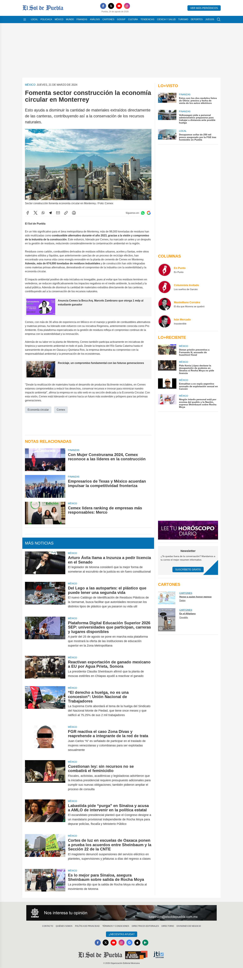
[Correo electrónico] (58, 212)
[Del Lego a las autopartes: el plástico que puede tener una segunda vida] (45, 597)
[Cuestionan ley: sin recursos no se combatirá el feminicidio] (45, 777)
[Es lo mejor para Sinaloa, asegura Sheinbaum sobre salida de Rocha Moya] (45, 882)
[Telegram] (50, 212)
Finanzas (82, 19)
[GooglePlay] (145, 943)
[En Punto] (164, 269)
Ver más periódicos (204, 8)
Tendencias (147, 19)
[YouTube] (119, 6)
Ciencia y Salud (166, 19)
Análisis (95, 19)
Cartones (108, 19)
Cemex (61, 409)
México (59, 19)
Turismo (183, 19)
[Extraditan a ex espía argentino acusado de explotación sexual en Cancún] (167, 384)
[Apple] (137, 943)
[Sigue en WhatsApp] (142, 213)
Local (34, 19)
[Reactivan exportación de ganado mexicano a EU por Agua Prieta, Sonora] (45, 669)
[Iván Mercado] (164, 321)
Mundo (70, 19)
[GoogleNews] (129, 943)
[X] (111, 6)
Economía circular (38, 409)
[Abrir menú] (24, 19)
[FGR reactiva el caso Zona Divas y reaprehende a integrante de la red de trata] (45, 740)
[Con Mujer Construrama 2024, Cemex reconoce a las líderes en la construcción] (45, 459)
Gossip (121, 19)
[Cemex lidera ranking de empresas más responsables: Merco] (45, 513)
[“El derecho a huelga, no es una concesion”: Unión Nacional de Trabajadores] (45, 703)
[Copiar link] (66, 212)
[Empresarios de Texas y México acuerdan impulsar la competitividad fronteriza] (45, 486)
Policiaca (46, 19)
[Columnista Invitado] (164, 287)
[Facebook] (103, 6)
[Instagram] (127, 6)
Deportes (197, 19)
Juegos (209, 19)
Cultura (133, 19)
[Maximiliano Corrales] (164, 304)
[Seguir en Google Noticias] (148, 213)
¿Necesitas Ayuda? (121, 934)
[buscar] (219, 19)
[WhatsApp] (43, 212)
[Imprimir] (74, 212)
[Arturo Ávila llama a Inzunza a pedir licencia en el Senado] (45, 564)
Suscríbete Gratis (188, 569)
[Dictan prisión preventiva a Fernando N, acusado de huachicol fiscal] (167, 350)
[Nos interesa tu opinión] (121, 913)
